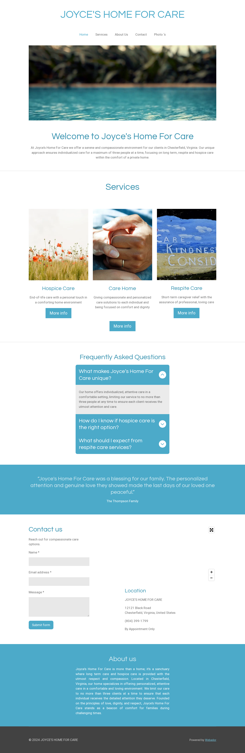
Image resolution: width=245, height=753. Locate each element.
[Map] (170, 554)
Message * (36, 592)
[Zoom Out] (211, 578)
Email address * (40, 572)
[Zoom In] (211, 572)
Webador (210, 740)
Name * (34, 552)
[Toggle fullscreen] (211, 530)
